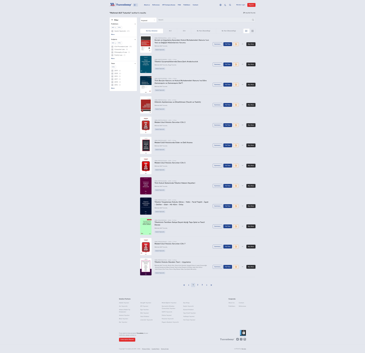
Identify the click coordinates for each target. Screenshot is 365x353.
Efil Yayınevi (144, 306)
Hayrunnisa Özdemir (181, 267)
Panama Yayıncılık (167, 318)
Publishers (186, 5)
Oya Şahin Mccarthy (190, 269)
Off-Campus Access (168, 5)
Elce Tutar (166, 269)
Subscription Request (127, 339)
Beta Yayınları (123, 318)
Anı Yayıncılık (123, 306)
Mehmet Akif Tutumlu (161, 46)
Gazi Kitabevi (144, 316)
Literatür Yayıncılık (146, 320)
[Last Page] (211, 285)
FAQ (179, 5)
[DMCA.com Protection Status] (243, 333)
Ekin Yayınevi (144, 313)
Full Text (227, 44)
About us (147, 5)
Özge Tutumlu (172, 65)
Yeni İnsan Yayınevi (189, 320)
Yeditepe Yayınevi (188, 316)
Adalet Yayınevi (124, 302)
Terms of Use (165, 349)
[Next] (207, 285)
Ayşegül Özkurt (191, 265)
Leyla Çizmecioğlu (201, 265)
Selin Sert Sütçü (197, 267)
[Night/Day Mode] (225, 5)
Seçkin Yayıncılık (160, 49)
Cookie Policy (155, 349)
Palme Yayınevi (166, 315)
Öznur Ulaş (172, 269)
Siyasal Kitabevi (188, 309)
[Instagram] (245, 340)
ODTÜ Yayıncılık (167, 312)
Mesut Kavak (170, 267)
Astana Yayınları (124, 315)
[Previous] (189, 285)
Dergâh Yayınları (145, 302)
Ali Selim (189, 267)
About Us (231, 302)
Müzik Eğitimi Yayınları (169, 302)
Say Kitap (186, 302)
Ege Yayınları (144, 309)
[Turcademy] (226, 340)
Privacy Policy (146, 349)
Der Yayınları (123, 322)
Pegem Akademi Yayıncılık (170, 322)
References (156, 5)
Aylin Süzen (158, 269)
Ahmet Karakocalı (160, 267)
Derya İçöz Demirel (180, 265)
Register (251, 5)
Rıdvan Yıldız (180, 269)
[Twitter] (237, 340)
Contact (195, 5)
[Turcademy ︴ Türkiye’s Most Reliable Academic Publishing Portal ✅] (121, 5)
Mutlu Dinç (171, 265)
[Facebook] (241, 340)
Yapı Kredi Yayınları (189, 313)
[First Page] (184, 285)
